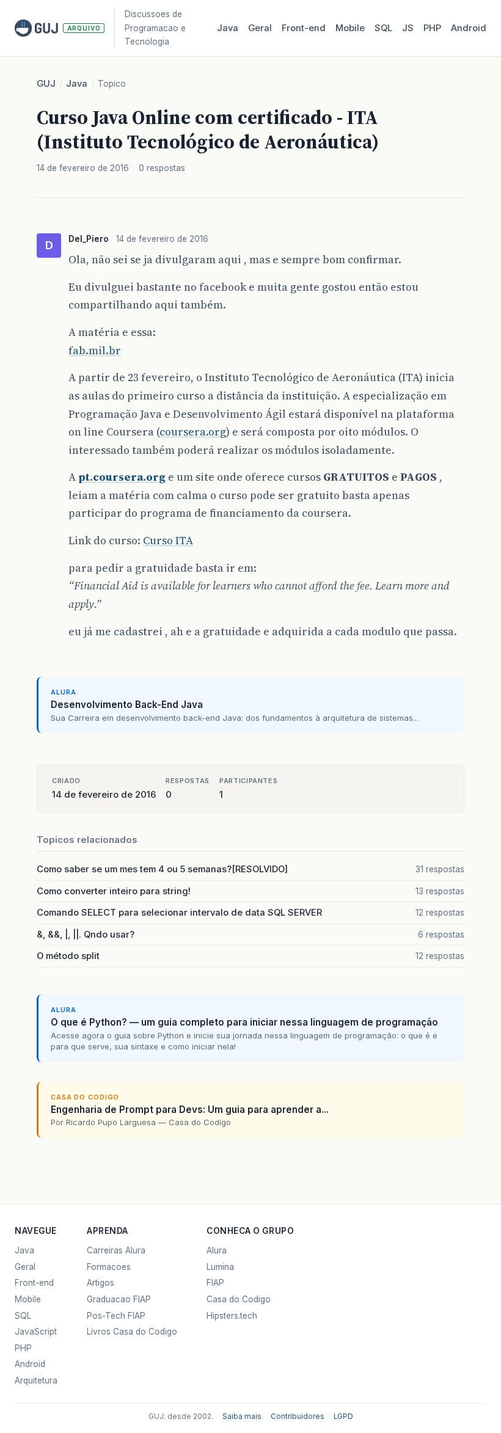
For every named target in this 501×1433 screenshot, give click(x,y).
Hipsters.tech (232, 1316)
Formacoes (109, 1267)
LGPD (343, 1416)
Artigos (100, 1283)
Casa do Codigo (239, 1299)
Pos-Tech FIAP (116, 1316)
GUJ (46, 83)
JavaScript (36, 1331)
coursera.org (192, 431)
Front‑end (304, 28)
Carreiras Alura (116, 1250)
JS (408, 28)
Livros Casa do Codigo (132, 1331)
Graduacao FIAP (119, 1299)
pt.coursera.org (122, 476)
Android (468, 28)
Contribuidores (297, 1416)
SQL (383, 28)
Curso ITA (168, 540)
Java (227, 28)
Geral (260, 28)
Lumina (220, 1267)
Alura (217, 1250)
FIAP (215, 1283)
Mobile (350, 28)
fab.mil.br (94, 350)
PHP (432, 28)
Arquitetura (36, 1380)
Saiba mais (241, 1416)
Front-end (34, 1283)
